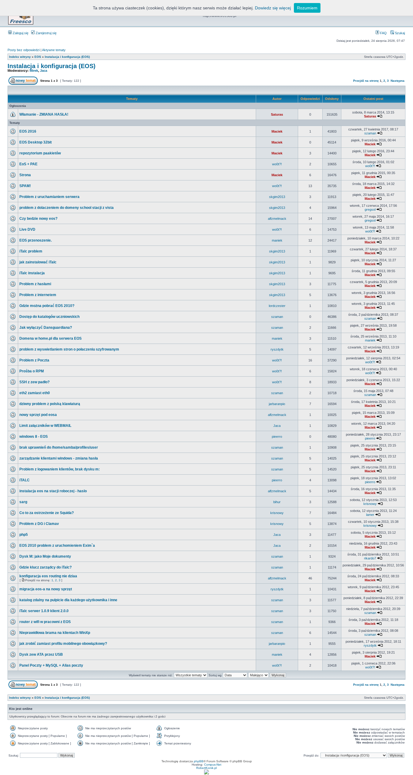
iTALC (24, 480)
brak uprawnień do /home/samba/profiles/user (58, 447)
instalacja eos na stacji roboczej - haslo (53, 491)
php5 (23, 535)
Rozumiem (307, 7)
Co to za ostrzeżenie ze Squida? (46, 513)
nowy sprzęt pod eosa (38, 415)
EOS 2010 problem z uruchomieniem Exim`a (57, 545)
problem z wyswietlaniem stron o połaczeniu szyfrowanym (69, 349)
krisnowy (370, 504)
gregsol (370, 209)
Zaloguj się (20, 33)
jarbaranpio (277, 404)
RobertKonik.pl (206, 768)
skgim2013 (277, 197)
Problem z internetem (37, 295)
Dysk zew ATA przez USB (41, 654)
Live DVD (27, 229)
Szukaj (399, 33)
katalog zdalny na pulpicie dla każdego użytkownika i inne (68, 600)
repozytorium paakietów (40, 153)
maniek (277, 240)
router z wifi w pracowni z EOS (45, 622)
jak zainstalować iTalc (38, 262)
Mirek (34, 70)
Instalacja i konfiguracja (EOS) (67, 56)
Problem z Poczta (34, 360)
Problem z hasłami (35, 284)
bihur (277, 502)
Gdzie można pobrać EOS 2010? (46, 306)
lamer (370, 514)
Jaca (43, 70)
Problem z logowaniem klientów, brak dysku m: (59, 469)
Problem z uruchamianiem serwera (49, 197)
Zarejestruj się (46, 33)
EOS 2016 (27, 131)
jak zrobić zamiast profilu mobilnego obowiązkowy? (63, 643)
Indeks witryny (20, 56)
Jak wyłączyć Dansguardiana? (45, 327)
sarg (23, 502)
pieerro (277, 436)
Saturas (277, 114)
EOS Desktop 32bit (35, 142)
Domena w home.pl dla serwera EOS (50, 338)
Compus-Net (212, 764)
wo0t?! (277, 164)
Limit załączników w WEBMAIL (45, 426)
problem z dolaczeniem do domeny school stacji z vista (66, 208)
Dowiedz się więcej (273, 7)
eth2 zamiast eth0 (34, 393)
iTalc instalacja (32, 273)
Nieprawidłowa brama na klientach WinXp (54, 633)
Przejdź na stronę (366, 80)
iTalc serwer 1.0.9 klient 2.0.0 (44, 611)
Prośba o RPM (31, 371)
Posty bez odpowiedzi (24, 50)
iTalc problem (30, 251)
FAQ (383, 33)
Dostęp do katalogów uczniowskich (49, 317)
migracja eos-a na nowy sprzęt (45, 589)
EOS (37, 56)
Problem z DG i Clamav (39, 524)
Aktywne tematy (54, 50)
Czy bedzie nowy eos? (38, 218)
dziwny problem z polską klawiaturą (49, 404)
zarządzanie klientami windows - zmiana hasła (58, 458)
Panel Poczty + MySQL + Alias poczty (51, 665)
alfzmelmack (277, 218)
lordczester (277, 306)
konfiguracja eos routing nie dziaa (48, 576)
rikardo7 (370, 558)
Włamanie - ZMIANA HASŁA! (43, 114)
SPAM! (25, 186)
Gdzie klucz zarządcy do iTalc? (45, 567)
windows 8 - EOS (33, 436)
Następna (398, 80)
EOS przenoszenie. (35, 240)
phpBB (198, 761)
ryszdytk (277, 349)
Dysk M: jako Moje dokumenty (45, 556)
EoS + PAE (28, 164)
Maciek (277, 131)
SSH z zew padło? (34, 382)
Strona (25, 175)
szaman (370, 133)
